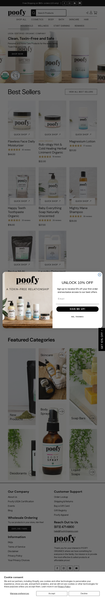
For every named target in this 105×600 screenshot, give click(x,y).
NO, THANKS (77, 317)
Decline (84, 593)
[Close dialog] (99, 274)
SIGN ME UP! (77, 309)
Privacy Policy (64, 586)
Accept (52, 593)
